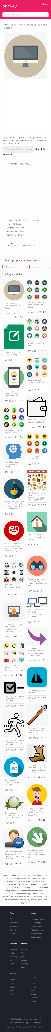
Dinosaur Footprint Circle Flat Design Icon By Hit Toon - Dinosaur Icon (37, 853)
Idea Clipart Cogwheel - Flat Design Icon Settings (14, 464)
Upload (45, 4)
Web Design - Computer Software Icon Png (13, 587)
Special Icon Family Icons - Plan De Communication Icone (14, 667)
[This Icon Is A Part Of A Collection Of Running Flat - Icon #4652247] (14, 725)
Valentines (14, 960)
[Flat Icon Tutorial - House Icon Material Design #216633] (37, 521)
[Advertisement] (25, 105)
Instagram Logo (37, 919)
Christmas (14, 949)
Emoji (33, 983)
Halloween (14, 953)
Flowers (34, 987)
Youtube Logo (36, 926)
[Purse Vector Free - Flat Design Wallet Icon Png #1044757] (37, 406)
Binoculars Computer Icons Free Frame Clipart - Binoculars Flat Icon (37, 582)
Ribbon (34, 998)
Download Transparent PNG (19, 149)
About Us (10, 1027)
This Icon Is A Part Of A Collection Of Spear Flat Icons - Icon (37, 730)
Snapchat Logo (37, 933)
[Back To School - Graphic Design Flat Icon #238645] (37, 367)
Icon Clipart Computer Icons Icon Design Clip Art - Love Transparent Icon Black (37, 768)
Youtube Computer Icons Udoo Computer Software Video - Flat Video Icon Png (14, 547)
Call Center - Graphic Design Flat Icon (13, 431)
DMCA (29, 1027)
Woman (24, 960)
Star (11, 990)
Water (33, 994)
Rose (33, 990)
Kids (23, 967)
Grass (12, 987)
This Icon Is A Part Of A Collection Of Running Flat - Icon (14, 742)
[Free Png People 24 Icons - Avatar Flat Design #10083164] (37, 290)
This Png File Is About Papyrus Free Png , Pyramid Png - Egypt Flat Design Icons (37, 496)
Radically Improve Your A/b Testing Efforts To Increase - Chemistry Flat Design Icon (14, 505)
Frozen (24, 949)
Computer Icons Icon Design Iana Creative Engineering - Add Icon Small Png (14, 855)
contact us (27, 140)
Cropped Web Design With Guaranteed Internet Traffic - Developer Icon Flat (13, 627)
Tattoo (33, 1001)
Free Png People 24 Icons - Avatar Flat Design (36, 304)
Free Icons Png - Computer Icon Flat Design (12, 305)
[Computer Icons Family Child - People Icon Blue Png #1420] (14, 767)
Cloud (12, 980)
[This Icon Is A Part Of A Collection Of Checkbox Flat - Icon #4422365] (14, 687)
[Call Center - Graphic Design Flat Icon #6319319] (14, 417)
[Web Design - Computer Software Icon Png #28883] (14, 572)
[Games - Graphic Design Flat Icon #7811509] (37, 443)
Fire (11, 983)
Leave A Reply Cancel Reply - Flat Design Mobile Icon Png (13, 393)
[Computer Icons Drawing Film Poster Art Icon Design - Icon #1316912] (14, 803)
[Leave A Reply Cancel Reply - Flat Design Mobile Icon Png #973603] (14, 377)
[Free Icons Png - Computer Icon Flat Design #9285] (14, 290)
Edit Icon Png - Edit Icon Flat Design (13, 353)
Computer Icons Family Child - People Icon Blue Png (14, 782)
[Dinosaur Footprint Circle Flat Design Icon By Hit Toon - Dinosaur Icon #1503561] (37, 837)
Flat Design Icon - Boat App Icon (37, 691)
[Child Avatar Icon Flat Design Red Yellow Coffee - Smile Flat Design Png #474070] (37, 795)
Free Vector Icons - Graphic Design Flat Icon (36, 343)
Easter (12, 964)
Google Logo (36, 937)
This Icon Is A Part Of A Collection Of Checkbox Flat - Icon (14, 698)
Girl (22, 953)
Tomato (13, 930)
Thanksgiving (15, 956)
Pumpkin (13, 933)
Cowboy (24, 964)
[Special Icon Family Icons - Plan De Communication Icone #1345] (14, 653)
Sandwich (14, 923)
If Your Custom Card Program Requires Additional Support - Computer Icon (36, 613)
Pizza (12, 919)
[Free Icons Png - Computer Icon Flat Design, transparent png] (25, 55)
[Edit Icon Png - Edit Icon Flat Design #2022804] (14, 337)
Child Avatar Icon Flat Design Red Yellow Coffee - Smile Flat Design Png (36, 811)
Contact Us (20, 1027)
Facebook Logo (37, 930)
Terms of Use (39, 1027)
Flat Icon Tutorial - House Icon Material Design (36, 537)
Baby (23, 956)
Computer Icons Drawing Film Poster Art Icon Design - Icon (14, 815)
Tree (12, 994)
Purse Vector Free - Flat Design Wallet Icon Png (37, 421)
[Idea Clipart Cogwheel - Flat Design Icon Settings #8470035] (14, 452)
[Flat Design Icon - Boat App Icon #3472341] (37, 677)
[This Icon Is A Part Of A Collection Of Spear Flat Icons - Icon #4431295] (37, 715)
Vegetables (14, 926)
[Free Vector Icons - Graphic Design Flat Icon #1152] (37, 328)
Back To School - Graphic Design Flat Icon (36, 382)
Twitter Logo (36, 923)
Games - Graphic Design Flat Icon (35, 457)
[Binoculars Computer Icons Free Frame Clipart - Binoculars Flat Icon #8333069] (37, 566)
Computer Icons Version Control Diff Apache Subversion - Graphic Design (36, 651)
